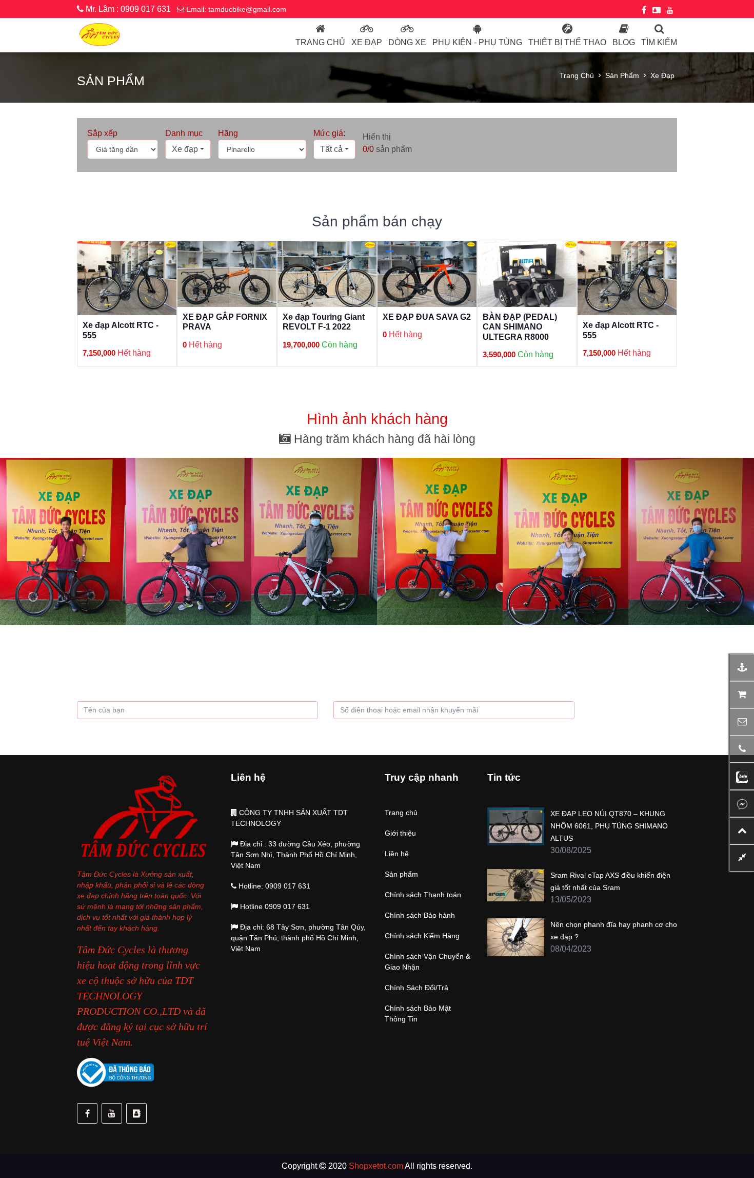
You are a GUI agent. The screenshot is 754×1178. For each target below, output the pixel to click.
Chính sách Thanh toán (423, 895)
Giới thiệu (400, 833)
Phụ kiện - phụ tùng (477, 42)
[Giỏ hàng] (742, 694)
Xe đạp (366, 42)
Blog (623, 42)
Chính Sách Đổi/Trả (416, 987)
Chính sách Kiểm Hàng (422, 936)
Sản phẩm (622, 75)
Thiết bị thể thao (567, 42)
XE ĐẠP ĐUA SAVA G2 (327, 317)
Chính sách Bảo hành (420, 915)
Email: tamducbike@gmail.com (235, 9)
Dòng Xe (407, 42)
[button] (188, 149)
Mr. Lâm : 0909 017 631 (127, 9)
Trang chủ (320, 42)
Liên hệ (397, 853)
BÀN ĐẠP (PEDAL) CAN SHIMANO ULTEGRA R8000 (420, 327)
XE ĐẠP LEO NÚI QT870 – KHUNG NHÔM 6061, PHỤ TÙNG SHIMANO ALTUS (609, 825)
